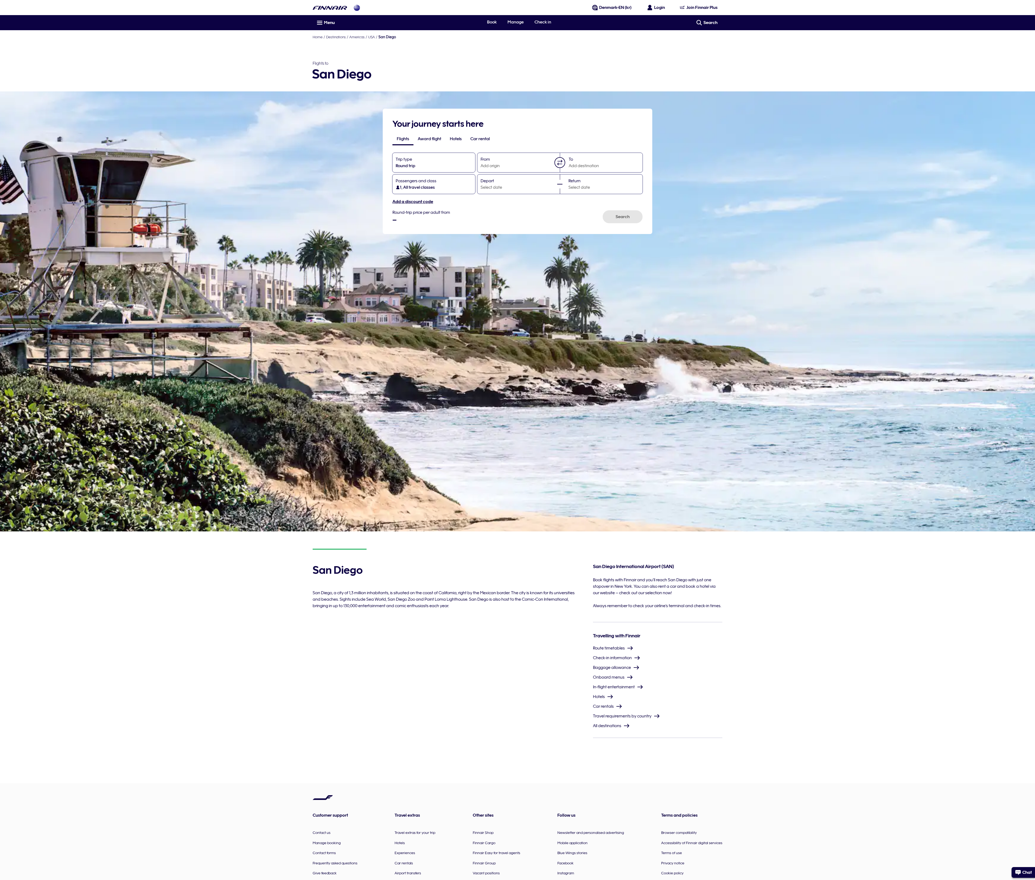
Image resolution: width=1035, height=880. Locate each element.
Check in (542, 22)
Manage (516, 22)
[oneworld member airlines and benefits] (357, 7)
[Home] (330, 7)
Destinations (336, 37)
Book (492, 22)
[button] (559, 162)
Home (318, 37)
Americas (357, 37)
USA (371, 37)
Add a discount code (412, 201)
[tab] (402, 138)
